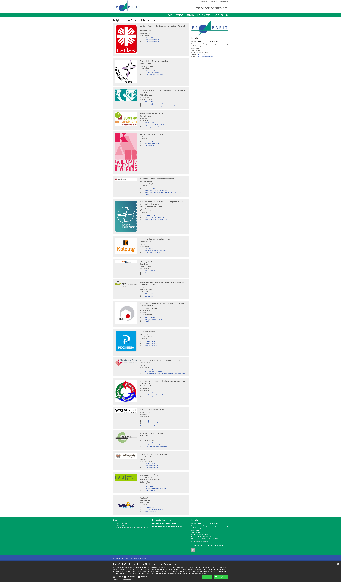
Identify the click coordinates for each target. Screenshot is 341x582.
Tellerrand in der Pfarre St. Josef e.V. (154, 454)
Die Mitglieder (203, 15)
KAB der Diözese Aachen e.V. (151, 134)
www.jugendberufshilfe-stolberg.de (156, 127)
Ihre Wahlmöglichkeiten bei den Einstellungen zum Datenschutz (144, 564)
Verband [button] (190, 15)
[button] (226, 15)
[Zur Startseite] (126, 6)
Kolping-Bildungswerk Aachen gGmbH (155, 239)
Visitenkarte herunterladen (148, 426)
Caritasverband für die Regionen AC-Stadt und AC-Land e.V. (162, 27)
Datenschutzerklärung (198, 573)
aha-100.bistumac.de (151, 397)
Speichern (207, 577)
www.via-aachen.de (151, 490)
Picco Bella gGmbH (147, 332)
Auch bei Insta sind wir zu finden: (207, 545)
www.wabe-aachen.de (152, 511)
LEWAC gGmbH (146, 261)
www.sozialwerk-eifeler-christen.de (156, 447)
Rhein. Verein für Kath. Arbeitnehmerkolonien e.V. (160, 360)
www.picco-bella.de (151, 345)
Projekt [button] (179, 15)
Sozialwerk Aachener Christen (152, 409)
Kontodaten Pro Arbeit (161, 520)
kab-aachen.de (149, 145)
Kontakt (194, 38)
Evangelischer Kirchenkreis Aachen (154, 61)
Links (115, 520)
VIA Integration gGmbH (149, 475)
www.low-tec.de (150, 296)
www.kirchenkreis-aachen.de (154, 74)
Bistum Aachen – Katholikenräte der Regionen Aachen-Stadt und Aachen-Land (162, 203)
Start (170, 15)
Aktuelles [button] (218, 15)
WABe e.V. (144, 498)
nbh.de (147, 321)
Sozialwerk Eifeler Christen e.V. (152, 433)
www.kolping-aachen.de (152, 252)
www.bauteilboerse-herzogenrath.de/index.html (160, 106)
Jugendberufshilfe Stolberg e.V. (152, 113)
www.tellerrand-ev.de (151, 467)
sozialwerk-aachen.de (151, 423)
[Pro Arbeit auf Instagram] (193, 550)
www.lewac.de (149, 275)
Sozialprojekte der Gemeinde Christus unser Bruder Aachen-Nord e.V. (162, 382)
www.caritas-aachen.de (152, 41)
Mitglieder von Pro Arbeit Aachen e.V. (134, 20)
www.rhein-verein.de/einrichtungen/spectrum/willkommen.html (165, 374)
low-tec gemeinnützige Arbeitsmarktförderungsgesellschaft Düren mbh (162, 283)
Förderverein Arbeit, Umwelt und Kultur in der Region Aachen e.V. (163, 91)
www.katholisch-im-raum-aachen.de (156, 219)
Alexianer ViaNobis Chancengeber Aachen (157, 179)
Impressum (116, 579)
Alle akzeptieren (221, 577)
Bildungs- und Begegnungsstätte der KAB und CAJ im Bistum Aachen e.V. (163, 304)
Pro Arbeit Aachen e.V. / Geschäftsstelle (206, 41)
